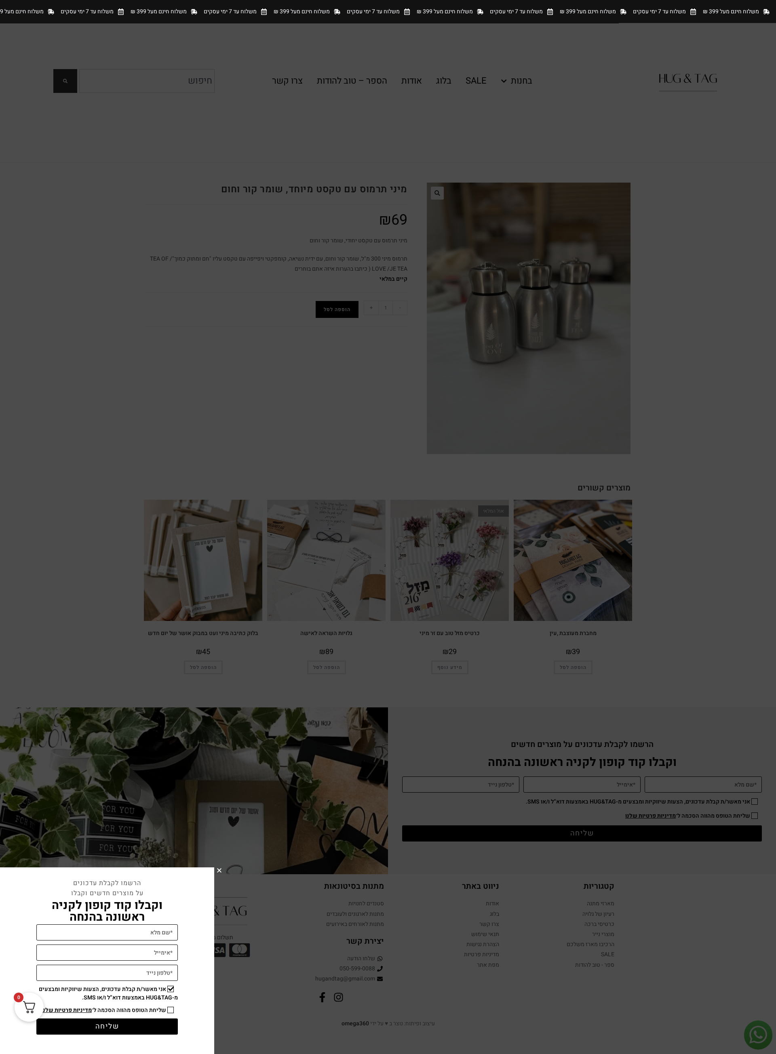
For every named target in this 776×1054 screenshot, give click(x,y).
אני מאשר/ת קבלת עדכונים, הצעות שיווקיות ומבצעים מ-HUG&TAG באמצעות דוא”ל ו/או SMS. (108, 993)
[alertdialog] (388, 11)
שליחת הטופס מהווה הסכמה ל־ (103, 1010)
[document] (388, 527)
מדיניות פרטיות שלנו (66, 1010)
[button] (219, 870)
